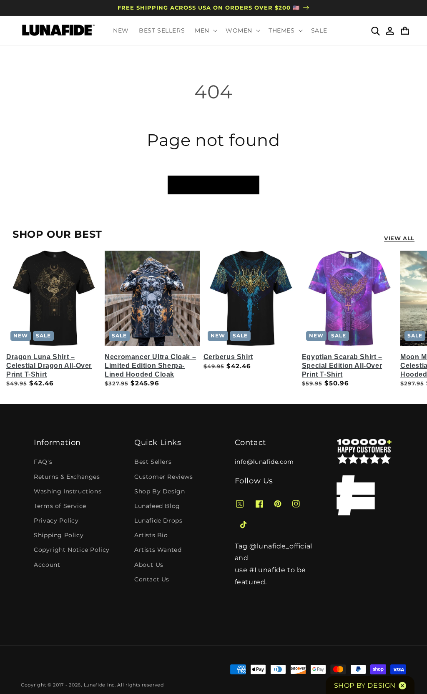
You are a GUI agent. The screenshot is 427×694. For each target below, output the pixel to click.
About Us (148, 564)
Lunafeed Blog (157, 506)
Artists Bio (151, 535)
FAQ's (43, 461)
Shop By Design (159, 491)
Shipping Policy (58, 535)
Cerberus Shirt (228, 356)
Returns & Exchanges (67, 476)
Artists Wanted (157, 549)
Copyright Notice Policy (72, 549)
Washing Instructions (67, 491)
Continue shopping (213, 185)
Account (47, 564)
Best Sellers (152, 461)
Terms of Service (60, 506)
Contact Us (151, 579)
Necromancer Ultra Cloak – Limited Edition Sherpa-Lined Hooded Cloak (150, 365)
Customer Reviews (163, 476)
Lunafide (95, 685)
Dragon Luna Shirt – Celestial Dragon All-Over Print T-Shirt (49, 365)
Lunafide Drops (158, 520)
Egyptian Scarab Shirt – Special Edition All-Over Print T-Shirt (342, 365)
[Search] (375, 30)
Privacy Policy (56, 520)
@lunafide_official (280, 546)
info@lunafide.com (264, 461)
